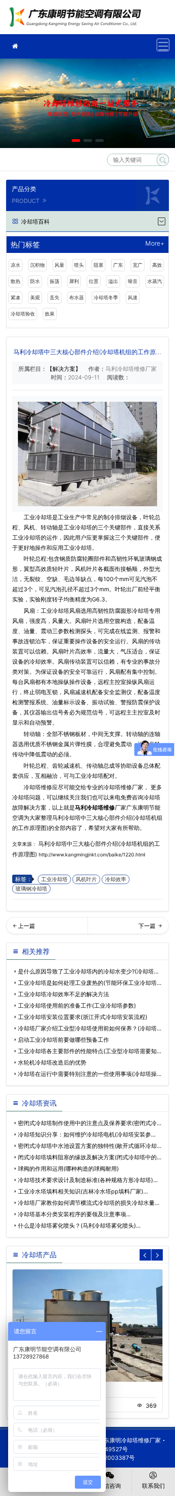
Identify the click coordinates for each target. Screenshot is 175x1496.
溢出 (113, 281)
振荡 (54, 281)
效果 (50, 314)
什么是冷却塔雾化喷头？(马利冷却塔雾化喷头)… (79, 1225)
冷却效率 (115, 879)
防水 (35, 281)
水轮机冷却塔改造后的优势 (52, 1062)
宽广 (137, 265)
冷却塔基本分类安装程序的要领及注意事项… (74, 1214)
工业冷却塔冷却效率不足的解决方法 (63, 994)
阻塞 (98, 265)
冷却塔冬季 (106, 297)
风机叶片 (86, 879)
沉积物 (37, 265)
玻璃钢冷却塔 (31, 889)
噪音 (133, 281)
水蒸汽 (154, 281)
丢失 (54, 297)
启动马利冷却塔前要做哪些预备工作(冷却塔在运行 (128, 928)
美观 (35, 297)
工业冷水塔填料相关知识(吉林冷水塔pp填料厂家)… (83, 1191)
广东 (118, 265)
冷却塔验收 (23, 314)
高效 (157, 265)
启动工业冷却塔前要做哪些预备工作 (63, 1039)
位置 (93, 281)
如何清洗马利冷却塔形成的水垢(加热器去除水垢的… (46, 928)
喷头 (79, 265)
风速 (133, 297)
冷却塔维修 (77, 20)
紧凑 (15, 297)
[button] (76, 140)
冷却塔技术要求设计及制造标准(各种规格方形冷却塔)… (88, 1179)
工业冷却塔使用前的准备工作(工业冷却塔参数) (77, 1005)
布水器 (76, 297)
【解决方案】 (64, 368)
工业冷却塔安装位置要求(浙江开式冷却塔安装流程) (82, 1016)
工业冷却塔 (54, 879)
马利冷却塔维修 (95, 807)
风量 (59, 265)
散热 (15, 281)
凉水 (15, 265)
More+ (154, 243)
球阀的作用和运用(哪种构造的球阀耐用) (68, 1168)
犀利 (74, 281)
